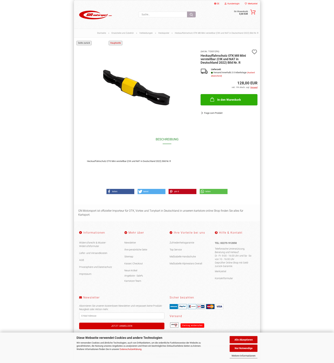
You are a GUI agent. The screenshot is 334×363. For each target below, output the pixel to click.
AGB (81, 260)
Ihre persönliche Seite (135, 249)
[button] (120, 191)
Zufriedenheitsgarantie (182, 242)
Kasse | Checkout (133, 263)
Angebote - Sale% (133, 275)
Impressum (85, 274)
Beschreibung (167, 139)
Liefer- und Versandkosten (93, 253)
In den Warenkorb (229, 99)
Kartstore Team (132, 281)
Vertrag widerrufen (192, 325)
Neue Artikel (130, 270)
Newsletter (130, 242)
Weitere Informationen (244, 355)
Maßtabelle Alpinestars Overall (186, 263)
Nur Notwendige (244, 348)
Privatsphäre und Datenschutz (95, 267)
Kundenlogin (233, 3)
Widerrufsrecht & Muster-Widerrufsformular (92, 244)
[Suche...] (191, 14)
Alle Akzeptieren (243, 339)
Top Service (176, 249)
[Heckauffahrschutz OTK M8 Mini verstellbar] (136, 85)
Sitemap (128, 256)
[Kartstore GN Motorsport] (95, 15)
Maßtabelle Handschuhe (183, 256)
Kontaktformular (224, 278)
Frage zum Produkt (213, 113)
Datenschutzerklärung (130, 349)
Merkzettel (252, 3)
